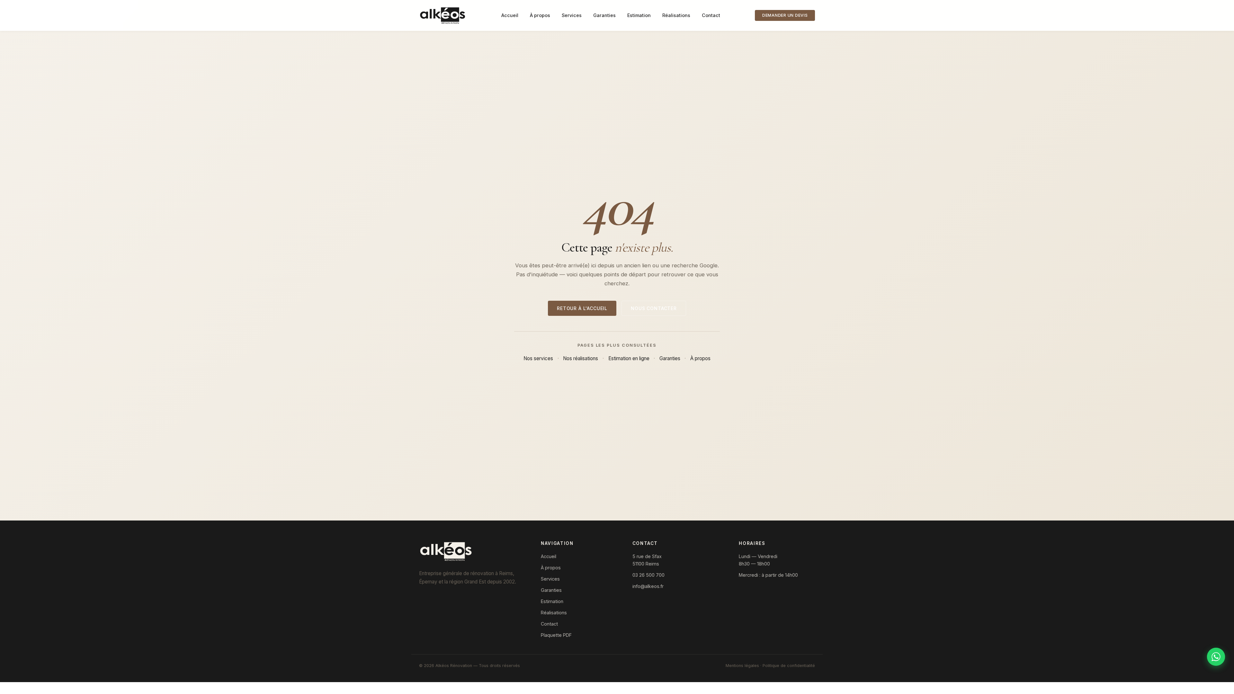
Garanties (604, 15)
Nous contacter (654, 308)
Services (572, 15)
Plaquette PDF (556, 635)
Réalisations (676, 15)
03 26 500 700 (648, 575)
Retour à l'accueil (582, 308)
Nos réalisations (580, 358)
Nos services (538, 358)
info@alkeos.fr (648, 586)
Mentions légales (742, 665)
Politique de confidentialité (789, 665)
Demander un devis (785, 15)
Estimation (639, 15)
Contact (711, 15)
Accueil (509, 15)
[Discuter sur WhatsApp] (1216, 657)
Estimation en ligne (628, 358)
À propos (540, 15)
